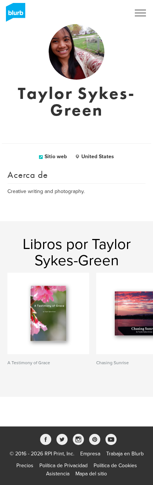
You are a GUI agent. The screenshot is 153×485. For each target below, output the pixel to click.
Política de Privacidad (63, 465)
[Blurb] (13, 15)
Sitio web (56, 156)
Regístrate (109, 13)
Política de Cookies (115, 465)
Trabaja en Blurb (125, 454)
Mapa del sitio (91, 474)
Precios (24, 465)
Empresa (90, 454)
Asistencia (57, 474)
